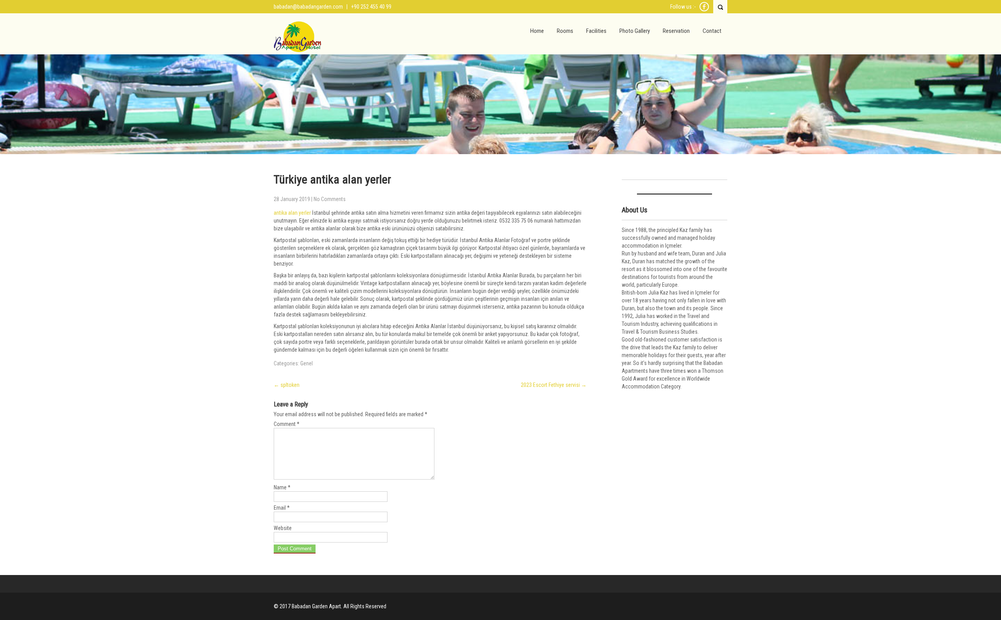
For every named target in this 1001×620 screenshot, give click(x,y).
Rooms (565, 30)
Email (282, 508)
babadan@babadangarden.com (308, 7)
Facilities (596, 30)
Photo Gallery (634, 30)
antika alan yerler (292, 213)
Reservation (676, 30)
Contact (712, 30)
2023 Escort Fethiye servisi (554, 385)
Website (283, 528)
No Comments (330, 199)
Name (282, 487)
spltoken (287, 385)
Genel (306, 363)
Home (537, 30)
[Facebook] (704, 10)
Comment (287, 424)
